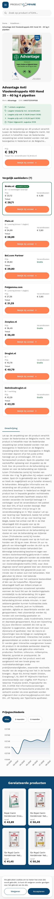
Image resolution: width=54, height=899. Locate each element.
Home (4, 23)
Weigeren (15, 891)
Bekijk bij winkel (25, 162)
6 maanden (35, 719)
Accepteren (38, 891)
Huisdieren (14, 23)
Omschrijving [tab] (11, 428)
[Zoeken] (5, 13)
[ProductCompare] (31, 5)
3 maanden (19, 719)
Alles (7, 719)
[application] (27, 748)
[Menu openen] (5, 5)
